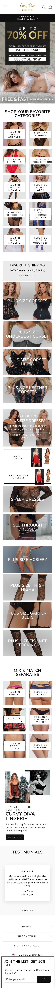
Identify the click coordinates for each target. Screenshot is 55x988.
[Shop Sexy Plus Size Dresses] (27, 428)
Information (26, 936)
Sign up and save (26, 946)
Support (27, 926)
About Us (14, 837)
